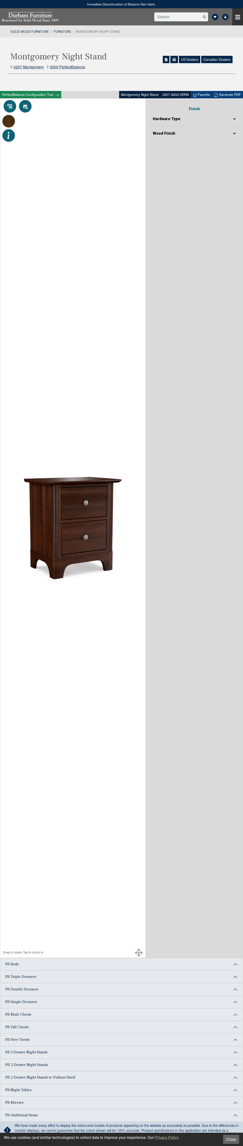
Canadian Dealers (216, 59)
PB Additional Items (21, 1115)
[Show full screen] (139, 952)
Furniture (62, 31)
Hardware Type (166, 119)
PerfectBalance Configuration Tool (28, 94)
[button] (204, 17)
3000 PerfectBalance (67, 67)
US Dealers (189, 59)
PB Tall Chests (17, 1027)
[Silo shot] (25, 106)
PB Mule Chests (18, 1014)
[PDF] (166, 59)
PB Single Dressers (21, 1001)
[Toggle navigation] (237, 16)
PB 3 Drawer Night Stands (26, 1052)
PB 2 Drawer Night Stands (26, 1064)
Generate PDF (229, 94)
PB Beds (12, 964)
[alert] (121, 4)
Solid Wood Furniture (29, 31)
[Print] (174, 59)
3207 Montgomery (29, 67)
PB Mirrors (14, 1102)
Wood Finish (164, 133)
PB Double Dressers (21, 989)
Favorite (203, 94)
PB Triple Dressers (20, 976)
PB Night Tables (18, 1090)
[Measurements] (10, 106)
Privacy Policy (166, 1137)
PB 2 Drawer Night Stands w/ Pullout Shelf (40, 1077)
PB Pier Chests (17, 1039)
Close (231, 1139)
